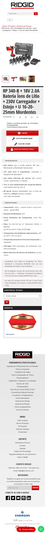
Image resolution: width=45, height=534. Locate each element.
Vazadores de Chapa (22, 372)
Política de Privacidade (22, 451)
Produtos (11, 26)
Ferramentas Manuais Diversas (22, 392)
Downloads (22, 432)
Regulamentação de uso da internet (22, 454)
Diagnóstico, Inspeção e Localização (22, 381)
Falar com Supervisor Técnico (23, 149)
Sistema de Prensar (24, 26)
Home (4, 26)
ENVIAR (35, 487)
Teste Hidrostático (22, 398)
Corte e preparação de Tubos (22, 375)
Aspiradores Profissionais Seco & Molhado (22, 366)
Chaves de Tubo (22, 384)
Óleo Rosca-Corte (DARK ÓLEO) (22, 389)
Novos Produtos (22, 410)
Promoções (22, 426)
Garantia (11, 334)
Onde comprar (22, 420)
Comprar (23, 133)
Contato (22, 446)
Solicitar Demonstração (24, 138)
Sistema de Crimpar (22, 401)
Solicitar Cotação (23, 144)
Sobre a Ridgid (22, 457)
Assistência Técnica (22, 443)
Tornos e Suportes (22, 369)
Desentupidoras (22, 378)
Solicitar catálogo (22, 429)
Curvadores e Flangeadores (22, 395)
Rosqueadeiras (22, 387)
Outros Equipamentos (22, 407)
